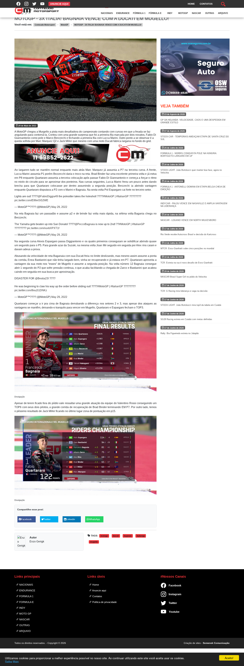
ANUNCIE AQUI (59, 3)
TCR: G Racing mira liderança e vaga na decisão (184, 291)
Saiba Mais (12, 661)
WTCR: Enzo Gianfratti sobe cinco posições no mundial (187, 248)
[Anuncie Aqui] (85, 153)
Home (95, 584)
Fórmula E (155, 13)
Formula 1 (26, 596)
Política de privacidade (104, 602)
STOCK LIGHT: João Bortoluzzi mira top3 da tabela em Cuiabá (191, 305)
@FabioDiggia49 (48, 196)
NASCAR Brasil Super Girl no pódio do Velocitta (184, 277)
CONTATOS (206, 3)
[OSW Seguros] (195, 67)
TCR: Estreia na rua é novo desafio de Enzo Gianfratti (186, 262)
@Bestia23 (41, 278)
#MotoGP (108, 196)
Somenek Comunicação (216, 643)
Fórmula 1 (139, 13)
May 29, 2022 (59, 207)
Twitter (170, 603)
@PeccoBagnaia (85, 224)
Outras (209, 13)
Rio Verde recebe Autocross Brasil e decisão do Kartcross (188, 234)
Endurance (123, 13)
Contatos (97, 596)
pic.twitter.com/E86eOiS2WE (31, 200)
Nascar (196, 13)
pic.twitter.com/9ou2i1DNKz (30, 290)
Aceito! (229, 658)
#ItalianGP (122, 196)
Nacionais (107, 13)
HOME (191, 3)
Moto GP (25, 613)
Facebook (170, 585)
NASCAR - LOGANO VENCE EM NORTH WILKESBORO (188, 220)
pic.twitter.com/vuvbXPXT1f (43, 228)
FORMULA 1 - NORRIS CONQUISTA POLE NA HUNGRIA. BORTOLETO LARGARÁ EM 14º (189, 154)
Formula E (26, 602)
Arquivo (223, 13)
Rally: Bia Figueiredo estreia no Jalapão (180, 333)
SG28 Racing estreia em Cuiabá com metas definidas (186, 319)
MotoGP (183, 13)
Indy (169, 13)
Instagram (170, 594)
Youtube (170, 611)
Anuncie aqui (99, 590)
